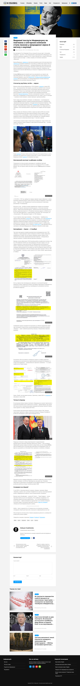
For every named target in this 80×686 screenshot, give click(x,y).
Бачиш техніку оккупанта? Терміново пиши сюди (64, 673)
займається (25, 62)
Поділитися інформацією (9, 667)
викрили (41, 86)
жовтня (28, 218)
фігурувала (48, 218)
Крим (45, 3)
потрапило (48, 395)
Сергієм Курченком (23, 94)
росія (32, 520)
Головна (22, 3)
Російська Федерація (64, 49)
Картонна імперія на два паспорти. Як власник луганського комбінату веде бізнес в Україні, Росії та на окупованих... (44, 620)
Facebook (36, 517)
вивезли (25, 157)
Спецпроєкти (56, 3)
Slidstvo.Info (31, 77)
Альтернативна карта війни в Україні (63, 664)
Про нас (5, 661)
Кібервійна (29, 3)
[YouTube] (36, 666)
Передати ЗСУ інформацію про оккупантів (64, 669)
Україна (35, 3)
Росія (41, 3)
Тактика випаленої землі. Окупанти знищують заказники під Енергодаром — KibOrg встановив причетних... (44, 641)
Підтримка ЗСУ (58, 675)
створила (35, 104)
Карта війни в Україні (59, 661)
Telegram (31, 517)
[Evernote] (39, 666)
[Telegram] (30, 666)
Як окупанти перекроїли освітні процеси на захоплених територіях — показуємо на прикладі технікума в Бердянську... (44, 600)
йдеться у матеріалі (42, 502)
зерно (19, 520)
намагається (16, 63)
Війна (15, 520)
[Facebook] (33, 666)
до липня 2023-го (37, 224)
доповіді (19, 154)
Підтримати (42, 517)
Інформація (64, 3)
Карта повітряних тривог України (62, 667)
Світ (50, 3)
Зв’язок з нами (7, 664)
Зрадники (24, 520)
